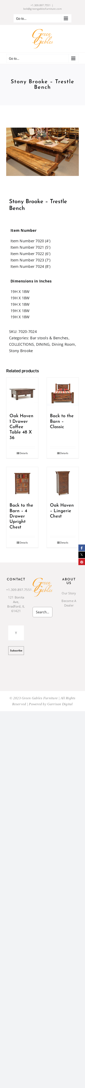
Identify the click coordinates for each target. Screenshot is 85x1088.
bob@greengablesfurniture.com (42, 9)
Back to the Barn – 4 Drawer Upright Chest (21, 516)
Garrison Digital (60, 704)
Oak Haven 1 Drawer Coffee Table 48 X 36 (21, 427)
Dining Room (63, 344)
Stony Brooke (21, 350)
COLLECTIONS (21, 344)
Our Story (69, 593)
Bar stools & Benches (49, 337)
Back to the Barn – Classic (62, 421)
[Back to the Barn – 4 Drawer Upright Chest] (22, 483)
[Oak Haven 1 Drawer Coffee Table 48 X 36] (22, 393)
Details (24, 453)
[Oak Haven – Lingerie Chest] (63, 483)
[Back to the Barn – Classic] (63, 393)
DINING (43, 344)
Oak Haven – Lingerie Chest (62, 511)
